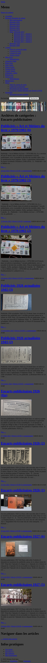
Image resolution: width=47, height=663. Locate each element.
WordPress (13, 661)
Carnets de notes (15, 51)
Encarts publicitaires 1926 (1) (23, 490)
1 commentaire (29, 384)
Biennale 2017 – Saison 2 (23, 36)
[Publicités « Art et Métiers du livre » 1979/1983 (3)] (16, 200)
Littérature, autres (11, 73)
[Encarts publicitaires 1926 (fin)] (16, 415)
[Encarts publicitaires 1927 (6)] (16, 556)
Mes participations (16, 20)
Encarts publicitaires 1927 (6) (23, 536)
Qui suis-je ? (9, 651)
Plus (3, 167)
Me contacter (9, 653)
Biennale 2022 (15, 26)
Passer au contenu (7, 12)
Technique (8, 92)
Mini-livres (9, 57)
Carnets (7, 47)
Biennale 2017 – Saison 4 (23, 40)
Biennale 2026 (15, 22)
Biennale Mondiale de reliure (15, 18)
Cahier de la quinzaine (17, 87)
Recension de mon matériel (19, 89)
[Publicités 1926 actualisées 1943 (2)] (16, 363)
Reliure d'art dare (14, 104)
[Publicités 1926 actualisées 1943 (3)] (16, 310)
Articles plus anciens (9, 639)
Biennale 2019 (15, 30)
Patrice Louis (9, 67)
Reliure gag (9, 75)
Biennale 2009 (15, 45)
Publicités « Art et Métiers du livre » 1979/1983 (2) (23, 229)
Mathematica (9, 81)
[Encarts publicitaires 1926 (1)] (16, 510)
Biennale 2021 (15, 28)
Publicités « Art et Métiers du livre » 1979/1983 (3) (23, 178)
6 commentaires (26, 531)
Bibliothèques (14, 59)
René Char (9, 63)
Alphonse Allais (10, 61)
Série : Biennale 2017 (17, 32)
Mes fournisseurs (11, 655)
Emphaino (27, 661)
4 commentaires (27, 626)
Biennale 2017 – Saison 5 (23, 42)
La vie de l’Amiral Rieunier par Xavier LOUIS (26, 90)
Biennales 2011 (15, 43)
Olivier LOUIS (15, 171)
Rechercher (5, 98)
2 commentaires (26, 171)
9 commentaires (26, 485)
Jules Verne (9, 65)
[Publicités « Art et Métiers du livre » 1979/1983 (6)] (16, 150)
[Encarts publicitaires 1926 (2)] (16, 464)
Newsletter (9, 649)
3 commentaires (28, 278)
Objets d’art (9, 77)
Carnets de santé (15, 53)
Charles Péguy (10, 69)
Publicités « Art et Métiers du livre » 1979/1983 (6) (23, 128)
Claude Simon (10, 71)
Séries (7, 83)
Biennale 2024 (15, 24)
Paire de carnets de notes (18, 49)
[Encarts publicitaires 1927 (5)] (16, 605)
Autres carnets (14, 55)
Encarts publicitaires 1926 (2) (23, 443)
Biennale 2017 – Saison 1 (23, 34)
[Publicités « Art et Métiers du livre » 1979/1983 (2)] (16, 257)
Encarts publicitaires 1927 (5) (23, 585)
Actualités (8, 16)
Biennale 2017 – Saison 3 (23, 38)
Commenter (27, 221)
